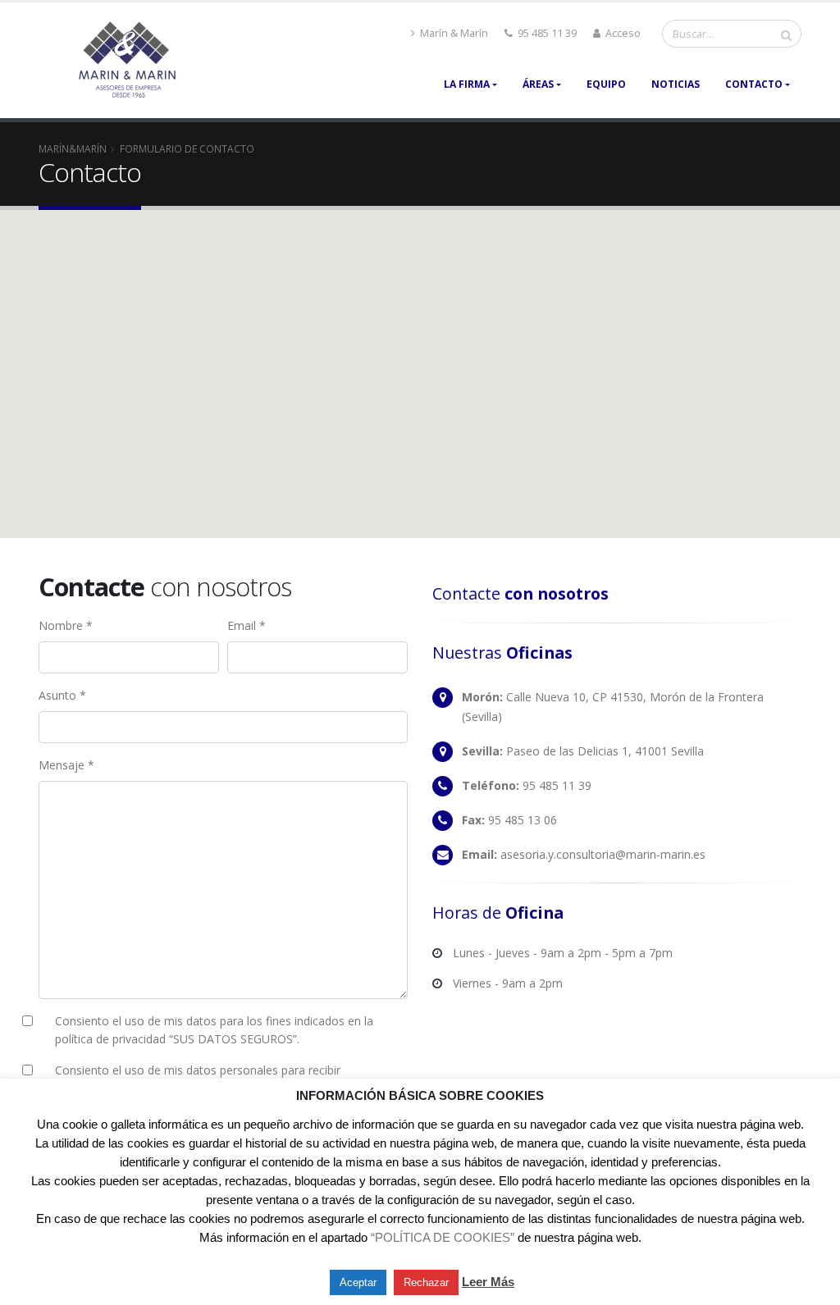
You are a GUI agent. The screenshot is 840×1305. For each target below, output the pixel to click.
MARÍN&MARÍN (73, 148)
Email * (246, 625)
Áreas (538, 84)
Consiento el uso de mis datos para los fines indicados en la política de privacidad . (214, 1030)
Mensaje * (66, 765)
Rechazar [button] (426, 1282)
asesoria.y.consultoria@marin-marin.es (602, 854)
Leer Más (488, 1282)
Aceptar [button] (358, 1282)
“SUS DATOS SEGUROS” (233, 1039)
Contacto (754, 84)
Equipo (606, 84)
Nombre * (66, 625)
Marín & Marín (453, 33)
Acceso (622, 33)
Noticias (675, 84)
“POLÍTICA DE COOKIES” (442, 1237)
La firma (467, 84)
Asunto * (62, 695)
